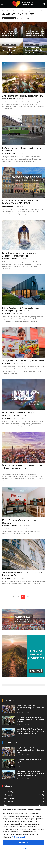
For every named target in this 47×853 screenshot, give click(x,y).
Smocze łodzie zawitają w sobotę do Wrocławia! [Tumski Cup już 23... (18, 414)
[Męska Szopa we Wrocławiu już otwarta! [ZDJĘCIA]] (23, 502)
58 (18, 597)
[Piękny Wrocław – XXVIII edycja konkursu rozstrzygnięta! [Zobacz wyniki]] (23, 289)
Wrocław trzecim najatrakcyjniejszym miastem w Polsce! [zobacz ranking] (22, 466)
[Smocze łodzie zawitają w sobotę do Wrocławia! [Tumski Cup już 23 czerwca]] (23, 394)
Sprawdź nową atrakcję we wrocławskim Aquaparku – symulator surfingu (20, 254)
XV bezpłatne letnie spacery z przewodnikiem (22, 96)
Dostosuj (24, 848)
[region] (23, 829)
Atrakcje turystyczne (28, 11)
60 (28, 597)
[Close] (44, 808)
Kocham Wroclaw (8, 99)
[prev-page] (13, 597)
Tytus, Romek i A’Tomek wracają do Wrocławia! (23, 360)
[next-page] (33, 597)
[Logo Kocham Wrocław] (23, 4)
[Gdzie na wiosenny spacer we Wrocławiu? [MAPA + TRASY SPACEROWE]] (23, 182)
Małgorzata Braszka (9, 258)
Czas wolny (16, 11)
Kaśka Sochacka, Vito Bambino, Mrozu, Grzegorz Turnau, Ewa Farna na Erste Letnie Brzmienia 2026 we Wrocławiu (30, 731)
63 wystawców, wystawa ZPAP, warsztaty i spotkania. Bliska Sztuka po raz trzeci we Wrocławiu (30, 719)
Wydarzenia (20, 18)
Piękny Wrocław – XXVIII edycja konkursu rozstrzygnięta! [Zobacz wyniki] (20, 309)
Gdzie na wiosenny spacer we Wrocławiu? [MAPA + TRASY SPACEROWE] (20, 202)
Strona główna (6, 11)
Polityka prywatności (19, 837)
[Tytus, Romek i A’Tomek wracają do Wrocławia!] (23, 342)
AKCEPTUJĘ (23, 842)
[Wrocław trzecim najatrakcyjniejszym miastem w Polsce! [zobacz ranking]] (23, 447)
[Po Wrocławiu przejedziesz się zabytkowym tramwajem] (23, 130)
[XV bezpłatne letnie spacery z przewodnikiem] (23, 77)
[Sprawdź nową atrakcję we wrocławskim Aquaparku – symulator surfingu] (23, 235)
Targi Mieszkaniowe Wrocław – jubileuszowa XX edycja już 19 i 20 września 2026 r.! (30, 708)
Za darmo (29, 18)
